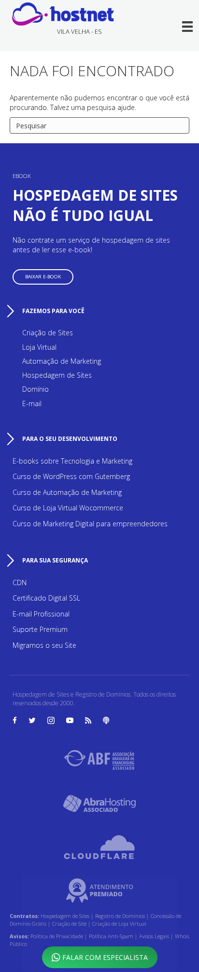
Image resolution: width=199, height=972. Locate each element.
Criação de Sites (47, 332)
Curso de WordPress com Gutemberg (71, 476)
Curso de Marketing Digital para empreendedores (90, 523)
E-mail (32, 403)
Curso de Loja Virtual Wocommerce (68, 507)
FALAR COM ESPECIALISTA (104, 957)
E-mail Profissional (41, 613)
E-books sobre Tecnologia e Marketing (72, 460)
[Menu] (188, 26)
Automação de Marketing (61, 361)
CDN (20, 582)
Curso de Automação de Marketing (67, 492)
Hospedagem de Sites (57, 375)
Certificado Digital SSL (46, 597)
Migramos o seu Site (44, 645)
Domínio (35, 389)
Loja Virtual (39, 347)
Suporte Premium (40, 629)
